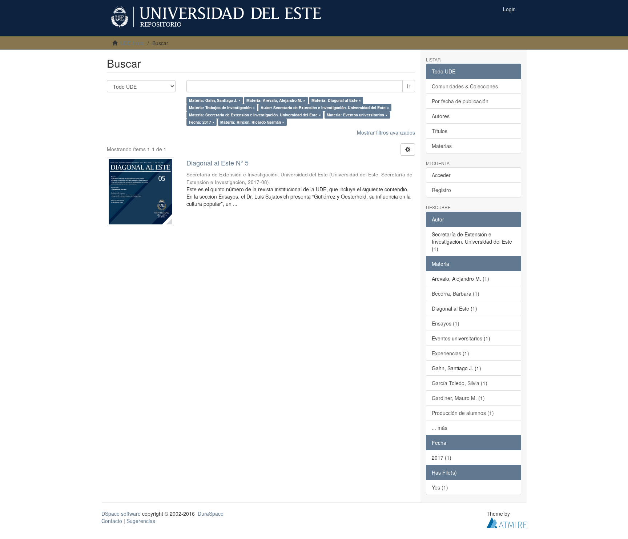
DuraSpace (211, 513)
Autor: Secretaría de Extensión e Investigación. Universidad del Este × (325, 107)
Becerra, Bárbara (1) (455, 293)
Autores (441, 116)
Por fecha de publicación (460, 101)
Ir (408, 86)
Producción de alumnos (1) (463, 412)
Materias (442, 145)
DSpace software (121, 513)
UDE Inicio (132, 43)
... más (439, 427)
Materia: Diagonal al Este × (336, 100)
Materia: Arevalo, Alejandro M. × (275, 100)
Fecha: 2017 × (201, 122)
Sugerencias (140, 520)
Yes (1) (440, 487)
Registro (441, 189)
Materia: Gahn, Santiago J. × (215, 100)
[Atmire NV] (507, 521)
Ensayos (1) (445, 323)
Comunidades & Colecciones (465, 86)
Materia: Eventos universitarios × (357, 114)
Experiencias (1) (450, 353)
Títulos (439, 131)
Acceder (441, 175)
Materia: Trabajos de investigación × (222, 107)
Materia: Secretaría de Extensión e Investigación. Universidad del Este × (255, 114)
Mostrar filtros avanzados (386, 132)
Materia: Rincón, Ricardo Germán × (252, 122)
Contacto (111, 520)
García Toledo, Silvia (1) (459, 383)
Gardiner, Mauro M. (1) (458, 398)
